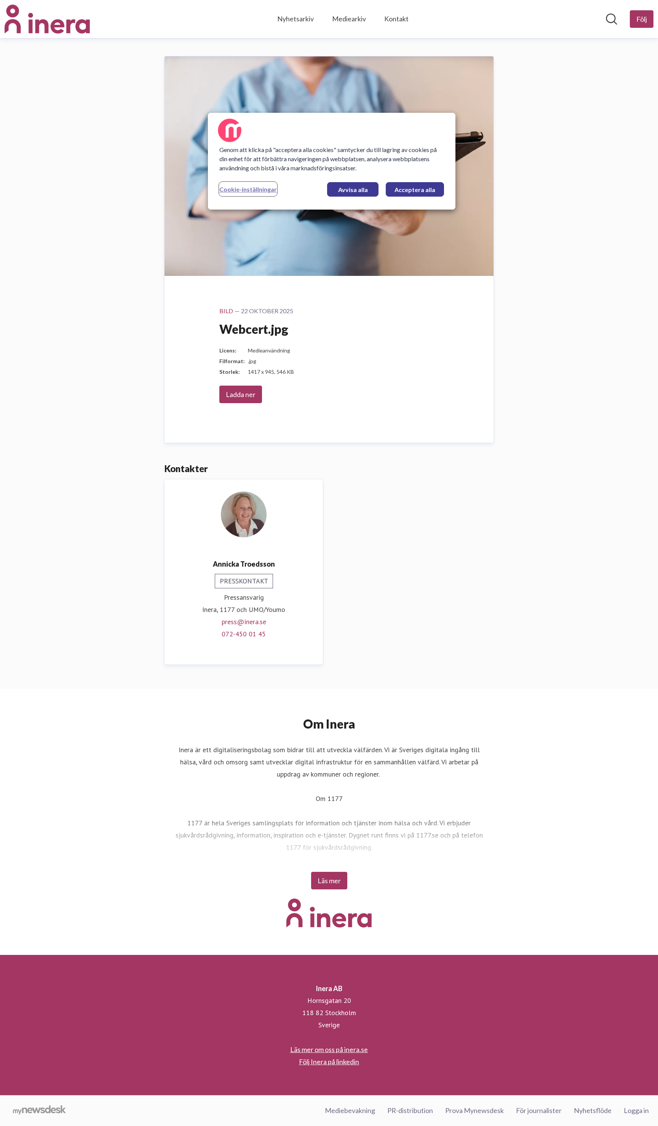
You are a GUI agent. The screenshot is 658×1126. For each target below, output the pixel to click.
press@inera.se (244, 621)
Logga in (636, 1110)
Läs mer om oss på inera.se (329, 1049)
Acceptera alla (414, 189)
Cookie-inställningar (248, 189)
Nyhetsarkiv (295, 18)
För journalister (539, 1110)
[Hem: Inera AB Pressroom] (47, 19)
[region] (331, 161)
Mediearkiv (349, 18)
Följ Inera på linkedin (329, 1061)
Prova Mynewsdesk (474, 1110)
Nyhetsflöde (593, 1110)
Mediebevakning (350, 1110)
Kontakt (396, 18)
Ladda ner (241, 394)
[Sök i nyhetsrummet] (611, 19)
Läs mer (329, 880)
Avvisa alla (353, 189)
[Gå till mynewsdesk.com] (39, 1111)
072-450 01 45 (244, 633)
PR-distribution (410, 1110)
